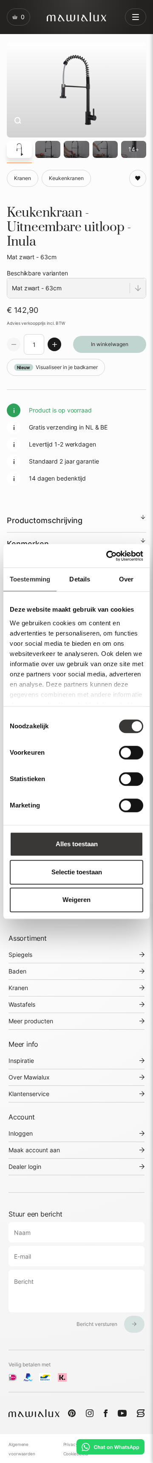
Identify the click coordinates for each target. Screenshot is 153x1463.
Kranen (18, 987)
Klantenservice (28, 1093)
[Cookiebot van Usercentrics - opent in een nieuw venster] (108, 555)
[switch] (131, 752)
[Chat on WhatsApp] (110, 1446)
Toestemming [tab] (30, 579)
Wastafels (21, 1004)
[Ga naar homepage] (76, 16)
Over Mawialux (29, 1077)
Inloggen (20, 1133)
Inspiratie (21, 1060)
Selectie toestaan (76, 872)
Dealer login (24, 1166)
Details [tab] (79, 579)
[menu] (135, 17)
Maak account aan (34, 1150)
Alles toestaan (77, 843)
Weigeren (76, 899)
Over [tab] (126, 579)
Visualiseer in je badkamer (57, 367)
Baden (17, 971)
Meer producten (30, 1021)
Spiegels (20, 954)
